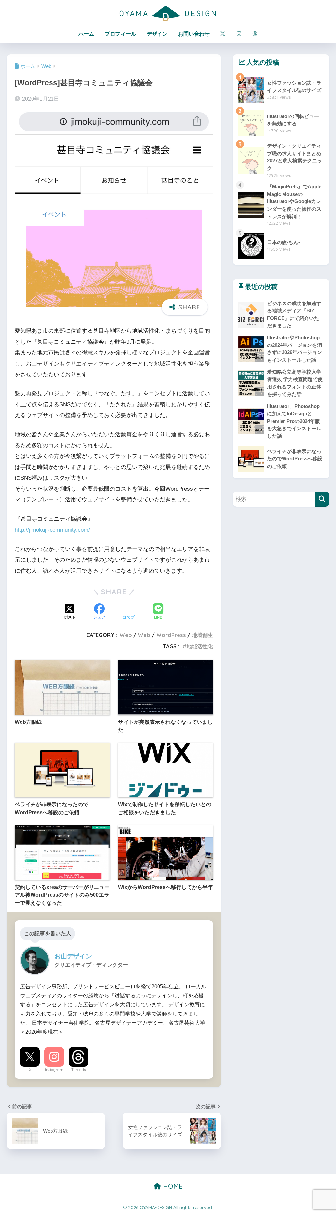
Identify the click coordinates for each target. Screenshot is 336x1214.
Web (125, 635)
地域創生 (202, 635)
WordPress (171, 635)
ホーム (86, 34)
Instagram (54, 1069)
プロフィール (120, 34)
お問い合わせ (194, 34)
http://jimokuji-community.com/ (52, 530)
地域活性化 (200, 646)
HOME (172, 1186)
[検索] (322, 499)
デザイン (157, 34)
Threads (78, 1069)
